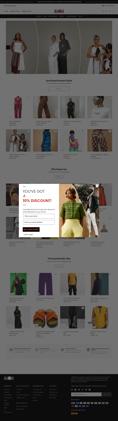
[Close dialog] (97, 185)
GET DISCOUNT (31, 229)
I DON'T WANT (28, 235)
